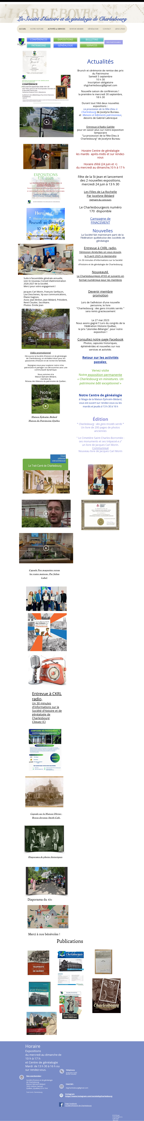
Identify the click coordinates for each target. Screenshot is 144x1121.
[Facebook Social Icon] (61, 1104)
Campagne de (100, 219)
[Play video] (46, 122)
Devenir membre (100, 291)
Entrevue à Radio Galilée (100, 126)
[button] (41, 839)
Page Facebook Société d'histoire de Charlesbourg (78, 1104)
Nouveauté (100, 272)
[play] (62, 892)
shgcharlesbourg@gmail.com (100, 85)
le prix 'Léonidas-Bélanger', (94, 329)
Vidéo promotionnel (40, 352)
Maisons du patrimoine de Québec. (51, 381)
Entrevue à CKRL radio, (100, 248)
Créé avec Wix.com (115, 1119)
